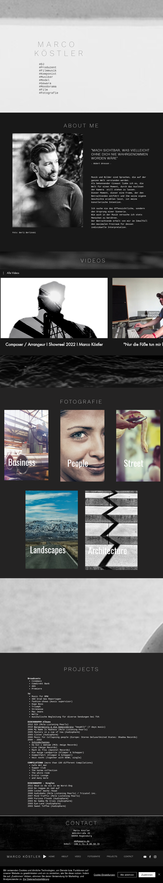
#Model (44, 80)
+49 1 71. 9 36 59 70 (86, 844)
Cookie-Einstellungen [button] (104, 874)
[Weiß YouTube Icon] (145, 856)
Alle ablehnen (127, 874)
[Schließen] (159, 874)
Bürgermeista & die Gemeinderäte (54, 727)
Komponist (49, 73)
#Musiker (46, 77)
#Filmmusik (48, 70)
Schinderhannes (41, 742)
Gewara (46, 83)
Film (44, 89)
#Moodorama (48, 86)
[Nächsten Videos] (158, 307)
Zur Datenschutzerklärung (36, 879)
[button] (11, 273)
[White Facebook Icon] (150, 856)
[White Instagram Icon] (155, 856)
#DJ (41, 64)
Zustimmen (147, 874)
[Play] (44, 856)
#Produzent (48, 67)
